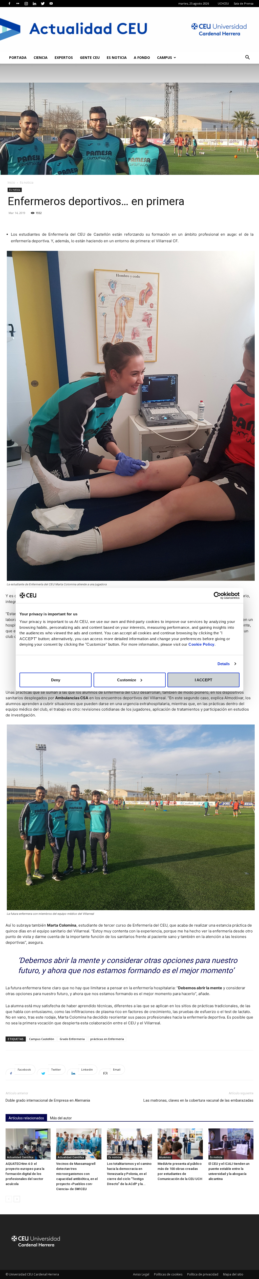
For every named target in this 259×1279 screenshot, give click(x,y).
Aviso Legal (141, 1274)
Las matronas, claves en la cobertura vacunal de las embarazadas (198, 1100)
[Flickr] (17, 3)
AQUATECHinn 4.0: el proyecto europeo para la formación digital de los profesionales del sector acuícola (25, 1174)
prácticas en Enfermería (107, 1039)
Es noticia (117, 57)
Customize (126, 680)
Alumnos (165, 1157)
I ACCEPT (203, 680)
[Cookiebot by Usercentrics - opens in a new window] (217, 595)
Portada (18, 57)
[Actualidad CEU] (129, 29)
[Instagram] (26, 3)
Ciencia (41, 57)
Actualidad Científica (20, 1157)
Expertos (64, 57)
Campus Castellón (41, 1039)
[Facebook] (9, 3)
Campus (164, 57)
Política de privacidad (202, 1274)
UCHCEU (223, 3)
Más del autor (61, 1118)
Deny (55, 680)
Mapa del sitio (233, 1274)
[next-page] (17, 1199)
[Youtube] (51, 3)
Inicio (11, 182)
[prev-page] (9, 1199)
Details (224, 664)
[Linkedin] (34, 3)
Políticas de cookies (168, 1274)
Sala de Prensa (243, 3)
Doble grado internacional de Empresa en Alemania (48, 1100)
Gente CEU (90, 57)
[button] (247, 58)
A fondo (142, 57)
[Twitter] (43, 3)
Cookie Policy (201, 644)
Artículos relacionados (26, 1118)
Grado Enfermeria (72, 1039)
